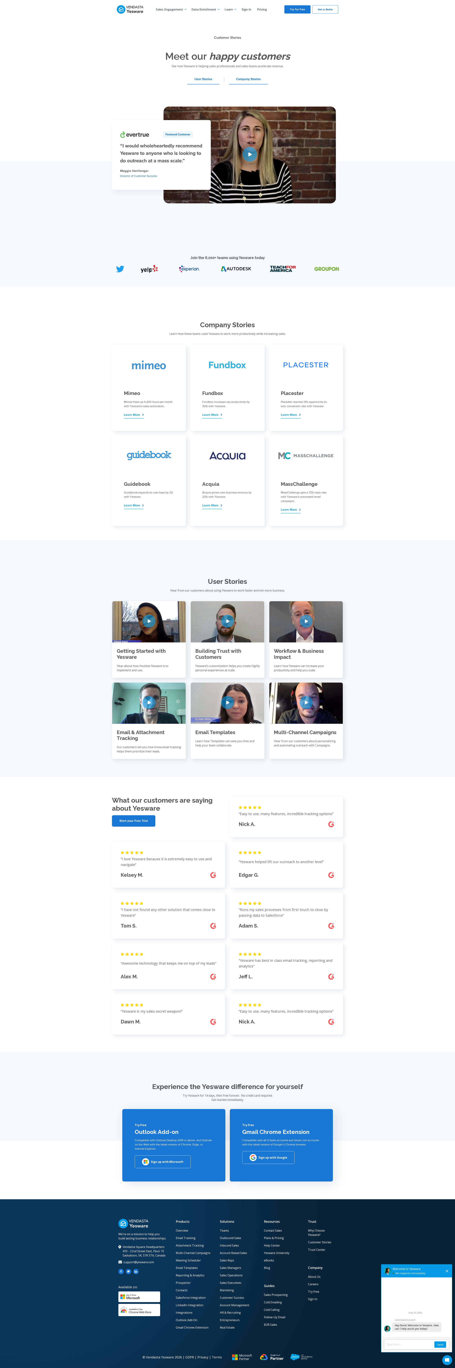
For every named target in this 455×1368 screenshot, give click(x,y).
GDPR (189, 1357)
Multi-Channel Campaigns (193, 1253)
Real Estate (227, 1327)
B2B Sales (270, 1325)
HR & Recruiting (230, 1313)
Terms (217, 1357)
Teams (224, 1230)
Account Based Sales (233, 1253)
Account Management (234, 1305)
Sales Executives (230, 1283)
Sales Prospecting (276, 1295)
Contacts (182, 1290)
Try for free (297, 9)
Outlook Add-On (186, 1320)
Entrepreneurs (230, 1320)
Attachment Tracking (190, 1245)
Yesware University (276, 1253)
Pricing (262, 9)
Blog (267, 1268)
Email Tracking (186, 1238)
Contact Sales (273, 1230)
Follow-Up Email (274, 1317)
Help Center (272, 1245)
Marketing (227, 1290)
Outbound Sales (230, 1238)
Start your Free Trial (133, 821)
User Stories (203, 79)
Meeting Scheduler (188, 1260)
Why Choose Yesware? (316, 1233)
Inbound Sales (229, 1245)
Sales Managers (230, 1268)
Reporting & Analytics (190, 1275)
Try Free (313, 1292)
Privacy (202, 1357)
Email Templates (187, 1268)
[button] (171, 9)
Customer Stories (319, 1242)
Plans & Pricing (274, 1238)
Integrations (184, 1313)
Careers (313, 1284)
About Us (314, 1277)
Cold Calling (272, 1310)
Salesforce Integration (191, 1298)
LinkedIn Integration (189, 1305)
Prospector (183, 1283)
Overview (182, 1230)
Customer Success (232, 1298)
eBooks (269, 1260)
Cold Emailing (273, 1302)
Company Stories (248, 79)
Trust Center (316, 1250)
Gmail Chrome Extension (192, 1327)
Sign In (246, 9)
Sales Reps (227, 1260)
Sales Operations (231, 1275)
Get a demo (325, 9)
